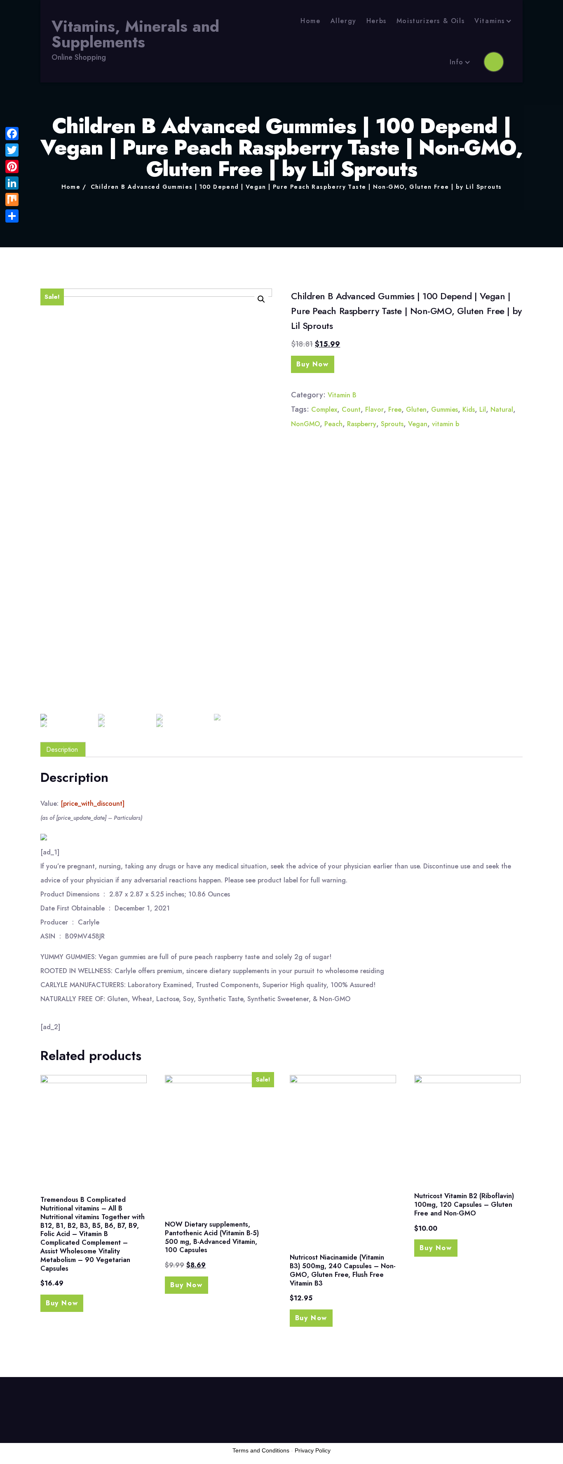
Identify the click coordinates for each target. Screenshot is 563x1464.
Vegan (417, 424)
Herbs (376, 21)
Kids (468, 409)
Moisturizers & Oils (430, 21)
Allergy (344, 21)
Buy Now (312, 364)
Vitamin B (342, 395)
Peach (333, 424)
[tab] (62, 749)
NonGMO (305, 424)
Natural (501, 409)
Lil (482, 409)
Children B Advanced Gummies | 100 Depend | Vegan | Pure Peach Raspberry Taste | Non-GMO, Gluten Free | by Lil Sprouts (296, 187)
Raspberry (361, 424)
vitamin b (445, 424)
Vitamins (489, 21)
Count (351, 409)
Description (62, 749)
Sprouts (392, 424)
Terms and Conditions (260, 1450)
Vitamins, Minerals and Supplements (135, 34)
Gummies (444, 409)
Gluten (416, 409)
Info (457, 62)
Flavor (374, 409)
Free (394, 409)
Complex (324, 409)
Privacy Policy (313, 1450)
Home (310, 21)
